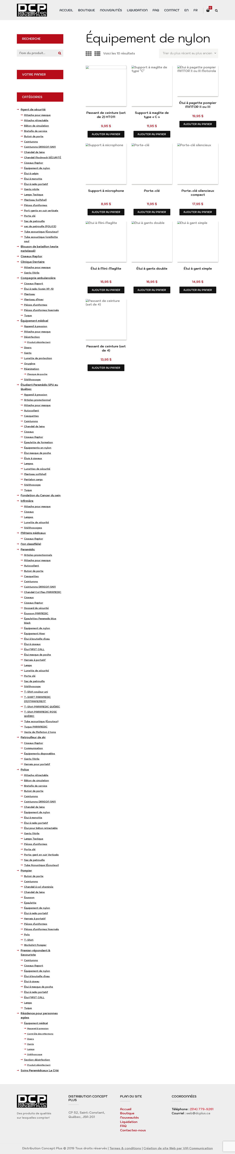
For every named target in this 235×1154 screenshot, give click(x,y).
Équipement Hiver (34, 633)
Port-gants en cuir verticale (41, 210)
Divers (27, 347)
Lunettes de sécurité (37, 468)
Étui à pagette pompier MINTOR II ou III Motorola (197, 107)
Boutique (86, 10)
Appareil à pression (35, 326)
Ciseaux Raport (33, 283)
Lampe (28, 665)
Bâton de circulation (36, 125)
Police (25, 769)
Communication (33, 748)
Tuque (28, 315)
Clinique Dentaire (33, 261)
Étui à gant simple (198, 268)
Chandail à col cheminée (38, 886)
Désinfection (32, 336)
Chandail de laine (34, 152)
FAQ (156, 10)
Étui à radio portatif (36, 184)
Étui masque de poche (37, 453)
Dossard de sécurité (36, 608)
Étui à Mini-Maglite (106, 268)
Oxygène (29, 363)
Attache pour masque (37, 115)
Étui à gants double (151, 268)
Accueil (66, 10)
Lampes (28, 463)
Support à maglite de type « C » (152, 115)
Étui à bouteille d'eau (37, 638)
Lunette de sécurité (36, 522)
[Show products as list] (97, 53)
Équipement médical (34, 320)
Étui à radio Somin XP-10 (39, 288)
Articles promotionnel (37, 399)
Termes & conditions (125, 1148)
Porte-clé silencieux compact (197, 193)
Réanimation (31, 368)
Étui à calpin (31, 173)
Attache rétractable (36, 120)
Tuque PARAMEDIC (35, 726)
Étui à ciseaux (32, 644)
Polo (27, 934)
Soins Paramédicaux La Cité (40, 1070)
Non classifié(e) (31, 544)
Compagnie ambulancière (38, 278)
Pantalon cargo (33, 479)
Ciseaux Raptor (33, 162)
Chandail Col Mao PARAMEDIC (42, 592)
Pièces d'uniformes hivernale (41, 310)
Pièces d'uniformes (35, 205)
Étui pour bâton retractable (41, 828)
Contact (172, 10)
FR (196, 10)
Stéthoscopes (33, 527)
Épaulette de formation (38, 442)
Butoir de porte (33, 136)
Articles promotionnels (38, 555)
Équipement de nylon (37, 168)
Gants (27, 352)
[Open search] (216, 10)
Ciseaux (29, 431)
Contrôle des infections (40, 1033)
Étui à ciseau (31, 981)
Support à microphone (106, 191)
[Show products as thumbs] (89, 53)
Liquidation (137, 10)
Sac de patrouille (34, 221)
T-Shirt (28, 939)
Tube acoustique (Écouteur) (41, 231)
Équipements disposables (39, 753)
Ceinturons (31, 141)
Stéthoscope (32, 379)
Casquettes (31, 415)
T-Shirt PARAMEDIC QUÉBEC (42, 706)
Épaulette (30, 902)
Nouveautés (111, 10)
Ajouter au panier (106, 134)
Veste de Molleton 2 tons (40, 732)
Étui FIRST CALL (34, 649)
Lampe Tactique (33, 194)
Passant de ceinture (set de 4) (106, 348)
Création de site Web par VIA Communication (178, 1148)
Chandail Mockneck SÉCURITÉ (42, 157)
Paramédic (28, 549)
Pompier (26, 870)
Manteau (29, 294)
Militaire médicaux (33, 533)
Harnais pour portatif (37, 764)
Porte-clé (152, 191)
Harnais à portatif (35, 659)
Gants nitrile (31, 189)
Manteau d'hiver (34, 299)
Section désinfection (37, 1059)
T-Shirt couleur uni (36, 691)
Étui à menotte (33, 178)
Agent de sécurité (33, 109)
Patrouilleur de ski (33, 737)
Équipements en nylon (37, 447)
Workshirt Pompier (35, 945)
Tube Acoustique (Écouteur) (41, 865)
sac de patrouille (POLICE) (40, 226)
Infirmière (27, 500)
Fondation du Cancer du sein (41, 495)
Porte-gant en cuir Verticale (41, 854)
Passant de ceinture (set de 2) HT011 (106, 115)
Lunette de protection (38, 358)
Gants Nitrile (31, 272)
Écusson (29, 897)
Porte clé (29, 215)
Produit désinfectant (38, 342)
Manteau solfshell (35, 474)
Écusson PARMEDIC (36, 613)
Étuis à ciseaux (33, 458)
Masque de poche (37, 374)
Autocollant (31, 410)
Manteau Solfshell (35, 199)
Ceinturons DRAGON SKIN (40, 146)
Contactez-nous (133, 1130)
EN (186, 10)
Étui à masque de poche (38, 986)
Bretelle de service (35, 131)
